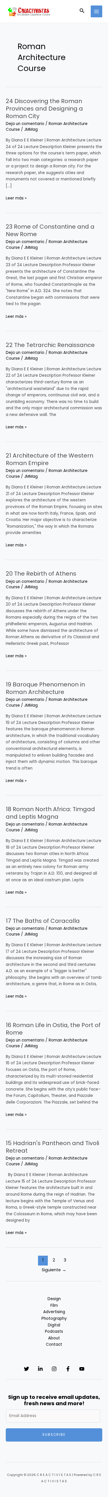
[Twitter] (26, 1368)
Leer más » (16, 198)
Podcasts (54, 1331)
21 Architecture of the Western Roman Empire (49, 459)
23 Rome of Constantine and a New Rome (50, 230)
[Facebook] (68, 1368)
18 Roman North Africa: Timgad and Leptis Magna (50, 813)
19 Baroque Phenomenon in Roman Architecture (45, 688)
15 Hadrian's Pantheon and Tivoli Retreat (52, 1147)
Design (54, 1299)
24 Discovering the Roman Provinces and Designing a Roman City (44, 108)
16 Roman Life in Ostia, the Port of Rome (53, 1029)
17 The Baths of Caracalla (43, 921)
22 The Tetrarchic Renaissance (50, 345)
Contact (54, 1344)
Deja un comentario (25, 123)
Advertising (54, 1312)
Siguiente (54, 1270)
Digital (54, 1325)
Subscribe (54, 1434)
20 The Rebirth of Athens (41, 574)
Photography (54, 1318)
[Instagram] (54, 1368)
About (54, 1338)
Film (54, 1305)
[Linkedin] (40, 1368)
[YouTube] (81, 1368)
